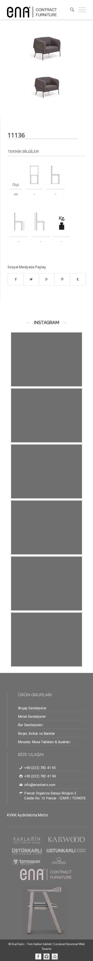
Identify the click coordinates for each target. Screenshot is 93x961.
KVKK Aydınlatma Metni (27, 815)
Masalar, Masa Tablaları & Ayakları (44, 742)
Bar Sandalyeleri (30, 725)
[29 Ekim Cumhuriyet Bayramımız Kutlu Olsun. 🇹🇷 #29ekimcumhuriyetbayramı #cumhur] (46, 480)
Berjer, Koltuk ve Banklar (36, 734)
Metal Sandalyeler (32, 717)
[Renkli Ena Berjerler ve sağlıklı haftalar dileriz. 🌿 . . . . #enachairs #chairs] (46, 367)
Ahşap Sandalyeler (32, 708)
